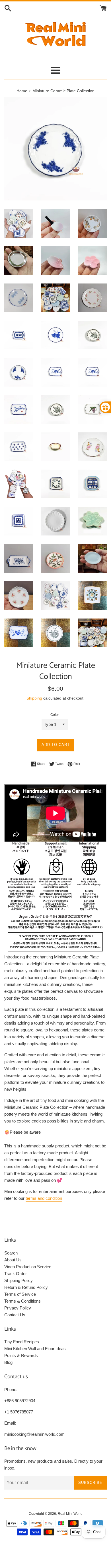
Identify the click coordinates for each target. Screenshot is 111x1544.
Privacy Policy (17, 1307)
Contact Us (14, 1314)
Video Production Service (27, 1266)
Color (54, 715)
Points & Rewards (21, 1355)
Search (11, 1252)
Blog (8, 1362)
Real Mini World (70, 1514)
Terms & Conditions (22, 1301)
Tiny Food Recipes (21, 1341)
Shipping (34, 698)
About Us (13, 1259)
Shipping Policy (18, 1280)
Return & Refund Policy (26, 1287)
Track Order (15, 1273)
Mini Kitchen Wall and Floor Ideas (35, 1348)
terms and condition (44, 1198)
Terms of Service (20, 1294)
